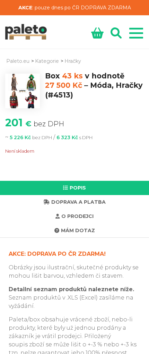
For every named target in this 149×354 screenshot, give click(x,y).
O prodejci (77, 216)
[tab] (74, 188)
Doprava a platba (78, 202)
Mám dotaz (78, 230)
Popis (78, 188)
